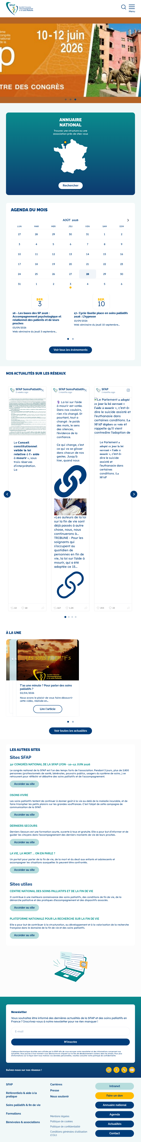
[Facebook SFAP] (116, 1072)
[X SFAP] (124, 1072)
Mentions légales (59, 1116)
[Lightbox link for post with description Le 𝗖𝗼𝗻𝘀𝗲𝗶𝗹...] (27, 416)
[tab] (66, 99)
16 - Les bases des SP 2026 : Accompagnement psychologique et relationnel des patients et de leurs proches (37, 318)
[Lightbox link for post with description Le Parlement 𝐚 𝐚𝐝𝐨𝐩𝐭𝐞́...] (113, 416)
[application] (70, 253)
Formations (13, 1113)
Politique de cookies (61, 1121)
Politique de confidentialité (65, 1126)
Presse (54, 1090)
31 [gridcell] (19, 284)
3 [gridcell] (70, 284)
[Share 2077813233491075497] (86, 608)
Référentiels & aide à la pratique (21, 1094)
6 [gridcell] (121, 284)
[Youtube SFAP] (132, 1072)
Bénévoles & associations (23, 1122)
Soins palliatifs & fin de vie (23, 1105)
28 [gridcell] (87, 274)
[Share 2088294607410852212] (43, 608)
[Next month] (128, 220)
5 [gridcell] (104, 284)
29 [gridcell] (104, 274)
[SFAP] (19, 14)
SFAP (9, 1084)
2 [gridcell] (53, 284)
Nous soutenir (59, 1096)
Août (66, 220)
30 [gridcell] (121, 274)
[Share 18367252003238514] (128, 608)
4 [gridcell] (87, 284)
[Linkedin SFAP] (109, 1072)
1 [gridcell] (36, 284)
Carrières (56, 1084)
